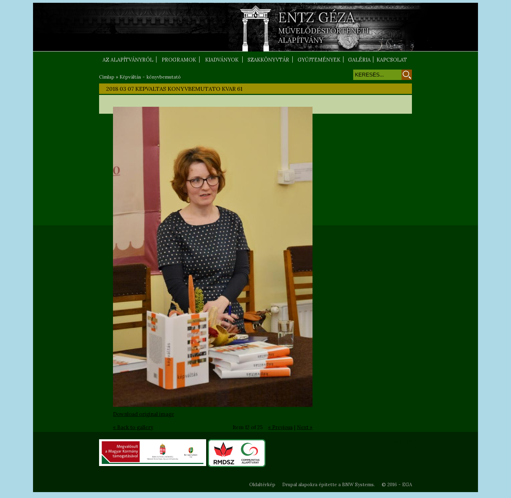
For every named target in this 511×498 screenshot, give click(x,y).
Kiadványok (221, 59)
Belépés (401, 440)
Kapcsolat (391, 59)
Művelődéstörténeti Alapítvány (323, 35)
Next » (305, 427)
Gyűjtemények (319, 59)
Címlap (106, 77)
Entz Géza (316, 17)
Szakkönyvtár (268, 59)
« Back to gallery (133, 427)
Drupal (289, 485)
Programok (179, 59)
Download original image (143, 414)
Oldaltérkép (262, 485)
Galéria (359, 59)
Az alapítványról (128, 59)
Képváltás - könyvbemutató (150, 77)
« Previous (280, 427)
